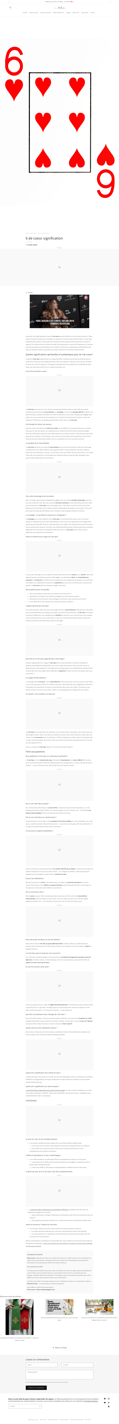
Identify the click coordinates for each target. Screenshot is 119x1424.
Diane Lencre (43, 1419)
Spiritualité (33, 233)
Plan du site (88, 1419)
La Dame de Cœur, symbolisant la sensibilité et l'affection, (49, 1210)
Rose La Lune (35, 1419)
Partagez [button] (30, 292)
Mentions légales (64, 1419)
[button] (10, 7)
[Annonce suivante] (110, 2)
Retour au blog (60, 1348)
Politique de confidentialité (77, 1419)
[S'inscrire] (40, 1406)
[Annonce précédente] (9, 2)
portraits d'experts (91, 1401)
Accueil (27, 233)
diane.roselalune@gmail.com (46, 1289)
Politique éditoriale (53, 1419)
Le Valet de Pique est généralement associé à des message (45, 1090)
